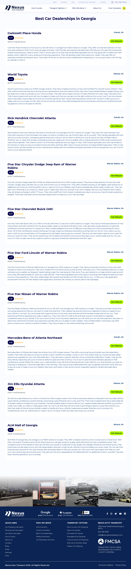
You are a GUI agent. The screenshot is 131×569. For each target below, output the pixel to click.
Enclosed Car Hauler (75, 533)
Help (7, 556)
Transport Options (57, 8)
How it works (36, 8)
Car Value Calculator (13, 533)
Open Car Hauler (73, 530)
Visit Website (116, 41)
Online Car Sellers (43, 530)
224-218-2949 (103, 532)
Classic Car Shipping (74, 546)
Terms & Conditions (105, 565)
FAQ (73, 2)
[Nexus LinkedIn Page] (125, 513)
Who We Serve (78, 8)
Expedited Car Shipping (76, 537)
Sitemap (8, 552)
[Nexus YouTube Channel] (120, 513)
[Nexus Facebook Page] (107, 513)
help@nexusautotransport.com (110, 535)
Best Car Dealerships (44, 533)
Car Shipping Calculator (14, 527)
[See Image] (16, 491)
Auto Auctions (41, 527)
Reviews (64, 2)
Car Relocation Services (45, 540)
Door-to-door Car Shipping (77, 527)
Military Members (43, 537)
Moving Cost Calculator (87, 2)
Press (7, 549)
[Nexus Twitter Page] (116, 513)
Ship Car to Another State (77, 543)
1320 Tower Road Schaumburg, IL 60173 (111, 527)
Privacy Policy (120, 565)
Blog (54, 2)
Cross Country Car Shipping (77, 540)
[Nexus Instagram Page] (111, 513)
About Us (97, 8)
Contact (103, 2)
